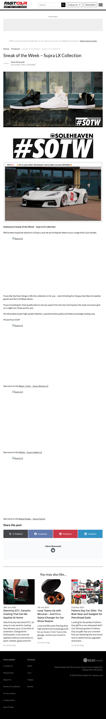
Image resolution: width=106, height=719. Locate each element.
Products (15, 48)
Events (30, 686)
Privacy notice (9, 693)
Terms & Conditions (11, 686)
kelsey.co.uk (98, 675)
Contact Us (8, 666)
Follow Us (73, 4)
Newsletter (90, 4)
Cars (29, 673)
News (29, 666)
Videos (30, 679)
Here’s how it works (88, 41)
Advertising (8, 673)
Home (6, 48)
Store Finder (8, 707)
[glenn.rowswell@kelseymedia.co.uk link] (53, 550)
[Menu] (101, 5)
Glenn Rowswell (18, 62)
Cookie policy (9, 700)
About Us (7, 679)
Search (63, 5)
